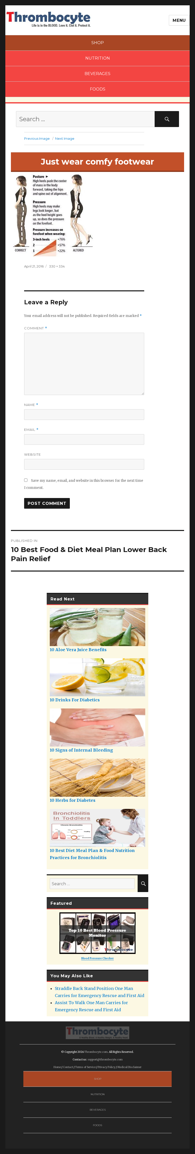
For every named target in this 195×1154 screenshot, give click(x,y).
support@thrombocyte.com (105, 1059)
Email (31, 430)
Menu (179, 20)
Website (32, 454)
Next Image (64, 138)
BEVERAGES (97, 73)
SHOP (97, 42)
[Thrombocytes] (97, 1032)
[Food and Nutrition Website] (48, 18)
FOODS (97, 89)
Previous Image (37, 138)
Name (31, 405)
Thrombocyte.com (96, 1052)
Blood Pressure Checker (97, 958)
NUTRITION (97, 58)
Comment (35, 328)
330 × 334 (57, 266)
